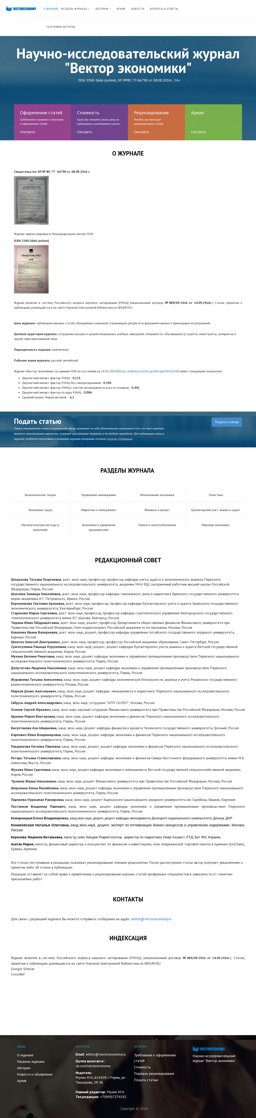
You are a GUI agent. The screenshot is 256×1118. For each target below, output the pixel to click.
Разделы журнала (30, 1061)
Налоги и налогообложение (157, 525)
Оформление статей (41, 112)
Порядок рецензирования (154, 1073)
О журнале (25, 1055)
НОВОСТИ (137, 9)
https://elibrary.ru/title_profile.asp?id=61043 (148, 371)
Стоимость (88, 112)
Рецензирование (151, 112)
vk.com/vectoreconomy (93, 1066)
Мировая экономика (215, 525)
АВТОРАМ (101, 9)
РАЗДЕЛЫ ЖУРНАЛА (74, 9)
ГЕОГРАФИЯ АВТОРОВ (60, 27)
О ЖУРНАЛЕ (51, 9)
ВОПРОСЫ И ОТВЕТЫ (164, 9)
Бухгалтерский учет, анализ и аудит (215, 510)
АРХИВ (120, 9)
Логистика (216, 495)
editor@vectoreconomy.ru (151, 919)
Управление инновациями (98, 495)
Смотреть (27, 132)
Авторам (23, 1068)
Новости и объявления (34, 1074)
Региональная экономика (157, 495)
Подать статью (227, 422)
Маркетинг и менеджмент (98, 510)
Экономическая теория (40, 495)
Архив (197, 112)
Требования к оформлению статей (155, 1058)
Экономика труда (40, 510)
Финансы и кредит (157, 510)
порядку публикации (119, 439)
